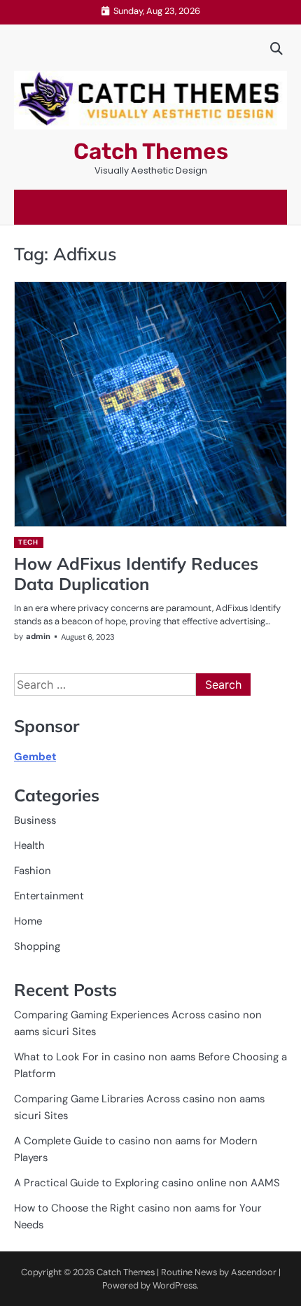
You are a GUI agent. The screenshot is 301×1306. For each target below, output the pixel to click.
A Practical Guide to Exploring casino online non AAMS (147, 1183)
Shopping (37, 946)
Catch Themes (151, 151)
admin (38, 636)
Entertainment (49, 896)
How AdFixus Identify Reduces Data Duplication (136, 573)
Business (35, 820)
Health (29, 845)
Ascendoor (253, 1272)
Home (28, 921)
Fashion (32, 871)
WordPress (175, 1285)
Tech (28, 542)
